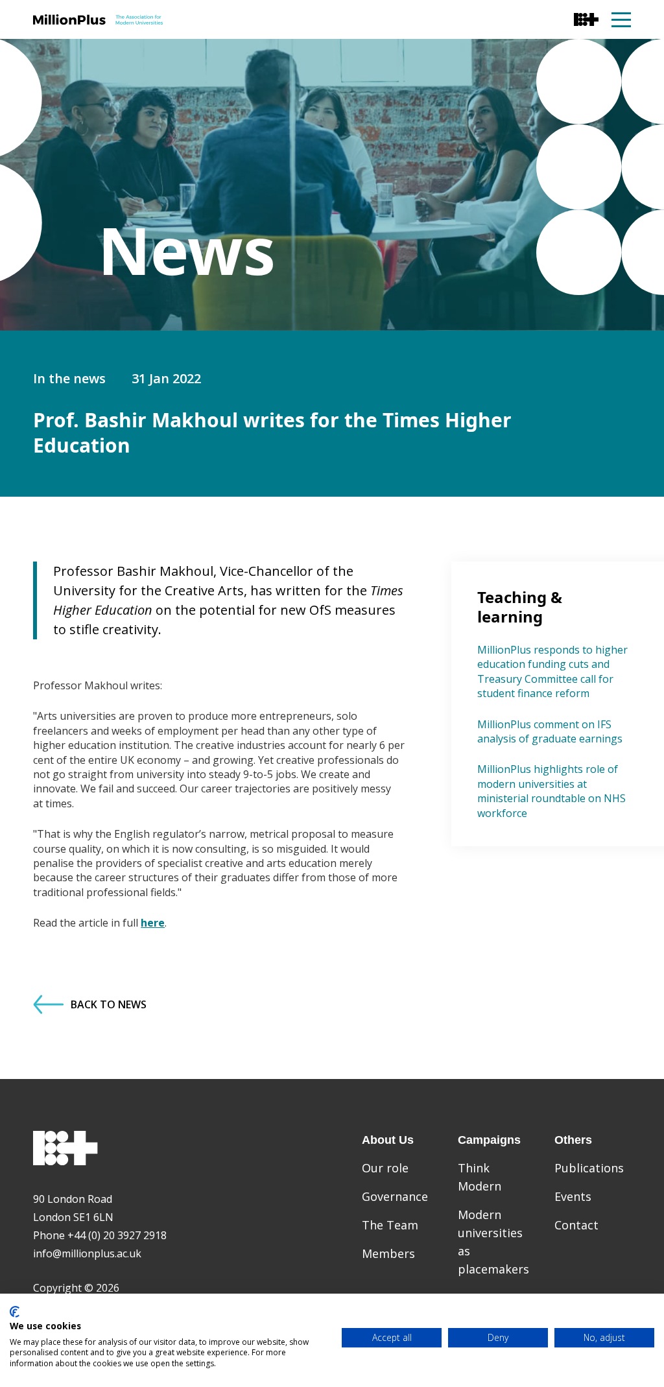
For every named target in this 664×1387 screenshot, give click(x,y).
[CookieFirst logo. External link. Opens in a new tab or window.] (14, 1312)
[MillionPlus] (98, 19)
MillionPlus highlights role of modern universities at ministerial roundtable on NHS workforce (551, 791)
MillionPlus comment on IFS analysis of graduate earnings (549, 731)
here (153, 923)
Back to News (109, 1004)
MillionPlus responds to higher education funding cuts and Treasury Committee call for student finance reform (552, 671)
